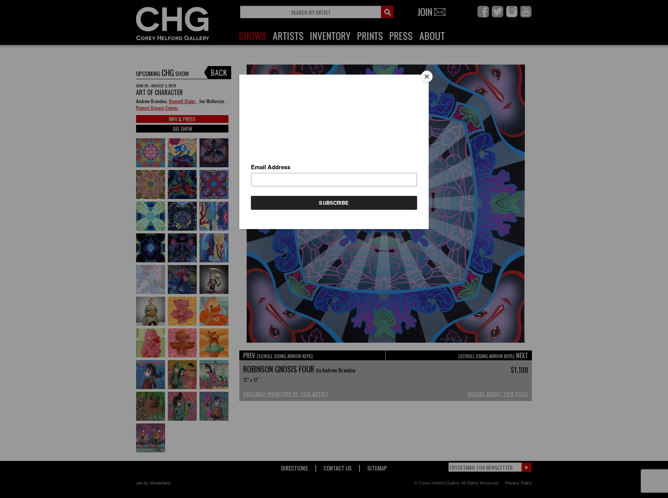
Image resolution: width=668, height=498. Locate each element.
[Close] (427, 76)
